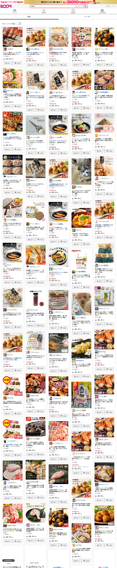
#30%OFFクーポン (55, 141)
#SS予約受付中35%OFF (33, 96)
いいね (18, 63)
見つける (43, 11)
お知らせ (73, 11)
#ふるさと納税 (7, 137)
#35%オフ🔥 (14, 313)
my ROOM (102, 11)
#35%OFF (29, 52)
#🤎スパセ (59, 54)
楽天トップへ (111, 6)
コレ (8, 63)
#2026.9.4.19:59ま (32, 185)
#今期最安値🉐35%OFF (56, 184)
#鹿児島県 (16, 137)
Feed (14, 11)
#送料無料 (32, 54)
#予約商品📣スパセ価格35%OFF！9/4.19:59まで (12, 359)
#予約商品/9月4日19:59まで (58, 185)
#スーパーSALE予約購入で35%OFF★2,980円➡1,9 (81, 96)
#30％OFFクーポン (57, 272)
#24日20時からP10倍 (11, 444)
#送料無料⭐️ (99, 225)
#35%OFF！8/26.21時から (80, 233)
